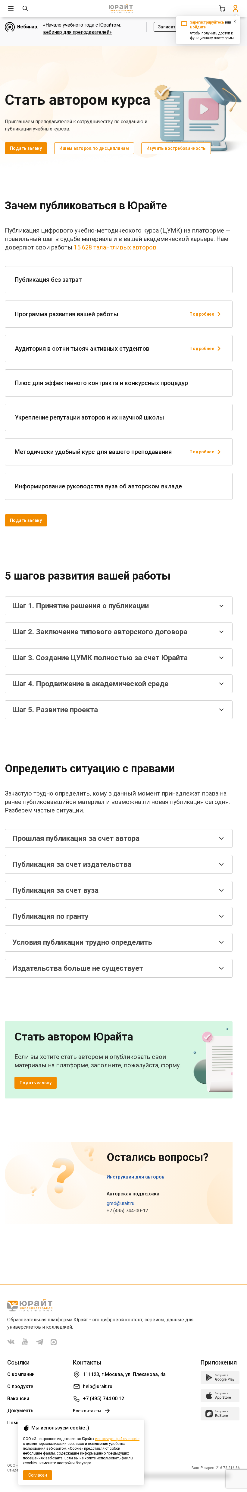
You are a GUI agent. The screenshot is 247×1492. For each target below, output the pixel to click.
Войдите (198, 27)
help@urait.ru (97, 1386)
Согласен (37, 1475)
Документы (21, 1410)
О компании (21, 1374)
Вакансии (18, 1398)
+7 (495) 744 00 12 (103, 1398)
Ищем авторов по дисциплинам (94, 148)
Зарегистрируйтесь (207, 22)
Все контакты (87, 1410)
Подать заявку (26, 148)
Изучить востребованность (176, 148)
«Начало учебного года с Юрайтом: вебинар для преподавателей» (82, 28)
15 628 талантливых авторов (115, 247)
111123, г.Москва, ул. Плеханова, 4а (124, 1374)
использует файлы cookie (117, 1439)
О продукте (20, 1386)
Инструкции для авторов (135, 1177)
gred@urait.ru (120, 1203)
